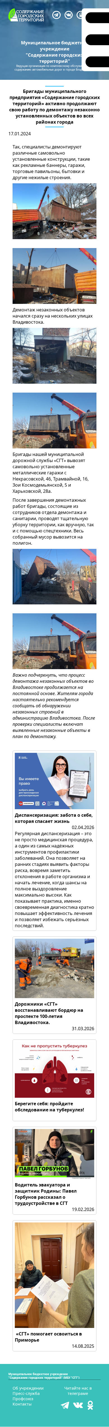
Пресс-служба (26, 1393)
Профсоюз (23, 1398)
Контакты (22, 1404)
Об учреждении (28, 1388)
